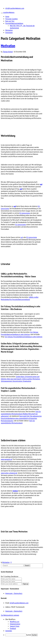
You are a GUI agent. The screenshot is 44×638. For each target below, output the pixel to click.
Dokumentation (15, 624)
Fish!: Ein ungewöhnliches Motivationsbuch (18, 421)
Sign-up (25, 584)
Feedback (13, 628)
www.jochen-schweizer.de (9, 473)
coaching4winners (8, 12)
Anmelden (8, 631)
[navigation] (22, 627)
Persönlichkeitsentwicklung (14, 23)
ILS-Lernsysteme (25, 213)
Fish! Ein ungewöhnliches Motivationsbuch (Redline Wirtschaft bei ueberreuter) (21, 413)
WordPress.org (14, 621)
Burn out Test (9, 21)
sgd (41, 184)
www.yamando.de (6, 459)
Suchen (28, 635)
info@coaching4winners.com (14, 8)
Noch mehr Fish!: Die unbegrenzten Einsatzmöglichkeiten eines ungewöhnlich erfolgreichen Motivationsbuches (21, 418)
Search (27, 565)
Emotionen (9, 32)
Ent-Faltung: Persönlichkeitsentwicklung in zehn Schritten (19, 333)
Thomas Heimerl (8, 51)
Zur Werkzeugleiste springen (10, 615)
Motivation (9, 30)
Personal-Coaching (11, 19)
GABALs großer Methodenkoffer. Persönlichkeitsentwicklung (19, 298)
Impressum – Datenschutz (13, 593)
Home (7, 16)
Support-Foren (14, 626)
